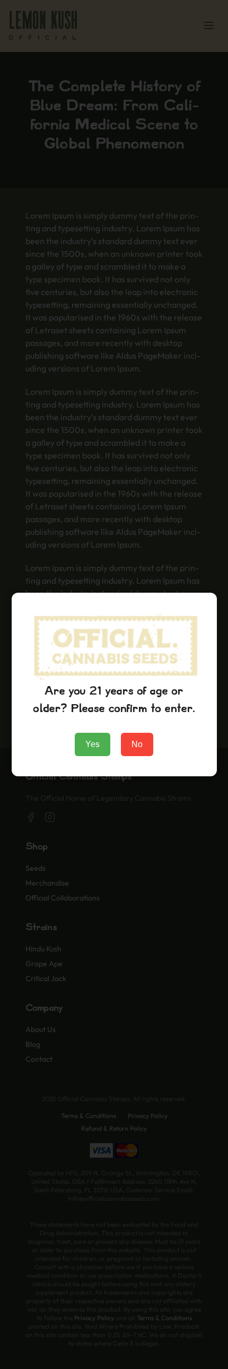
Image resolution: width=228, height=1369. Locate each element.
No (137, 744)
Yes (92, 744)
